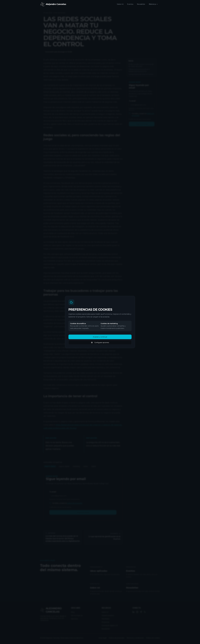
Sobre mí (120, 4)
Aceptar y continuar (100, 337)
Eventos (130, 4)
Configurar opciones (101, 342)
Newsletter (141, 4)
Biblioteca (152, 4)
